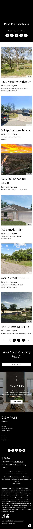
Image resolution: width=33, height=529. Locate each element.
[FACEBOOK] (7, 35)
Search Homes (16, 364)
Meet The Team (9, 520)
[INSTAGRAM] (12, 35)
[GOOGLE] (16, 35)
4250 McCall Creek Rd (15, 278)
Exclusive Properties (18, 520)
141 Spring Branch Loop (16, 130)
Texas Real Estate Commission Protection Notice (16, 477)
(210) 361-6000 (21, 471)
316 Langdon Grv (12, 229)
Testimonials (4, 523)
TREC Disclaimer (16, 483)
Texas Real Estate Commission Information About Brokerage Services (16, 480)
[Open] (16, 62)
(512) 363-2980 (6, 440)
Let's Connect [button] (16, 401)
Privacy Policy (18, 462)
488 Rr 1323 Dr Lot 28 (15, 327)
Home (3, 520)
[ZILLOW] (21, 35)
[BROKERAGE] (26, 35)
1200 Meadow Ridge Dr (16, 81)
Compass (16, 490)
